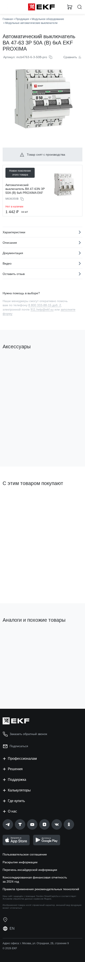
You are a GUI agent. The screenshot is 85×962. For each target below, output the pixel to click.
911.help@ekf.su (42, 309)
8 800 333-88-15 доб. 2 (44, 305)
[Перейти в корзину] (69, 6)
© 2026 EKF (10, 948)
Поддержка (17, 779)
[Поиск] (79, 7)
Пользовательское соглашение (25, 854)
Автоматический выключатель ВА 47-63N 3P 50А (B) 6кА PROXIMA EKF (25, 188)
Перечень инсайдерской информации (30, 870)
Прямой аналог (67, 636)
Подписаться (19, 746)
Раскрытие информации (20, 862)
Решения (15, 769)
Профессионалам (22, 758)
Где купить (16, 801)
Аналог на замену (17, 634)
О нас (12, 811)
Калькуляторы (19, 790)
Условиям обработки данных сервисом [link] (23, 899)
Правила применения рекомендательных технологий (41, 889)
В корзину (20, 445)
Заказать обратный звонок (28, 734)
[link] (8, 824)
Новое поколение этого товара (20, 172)
